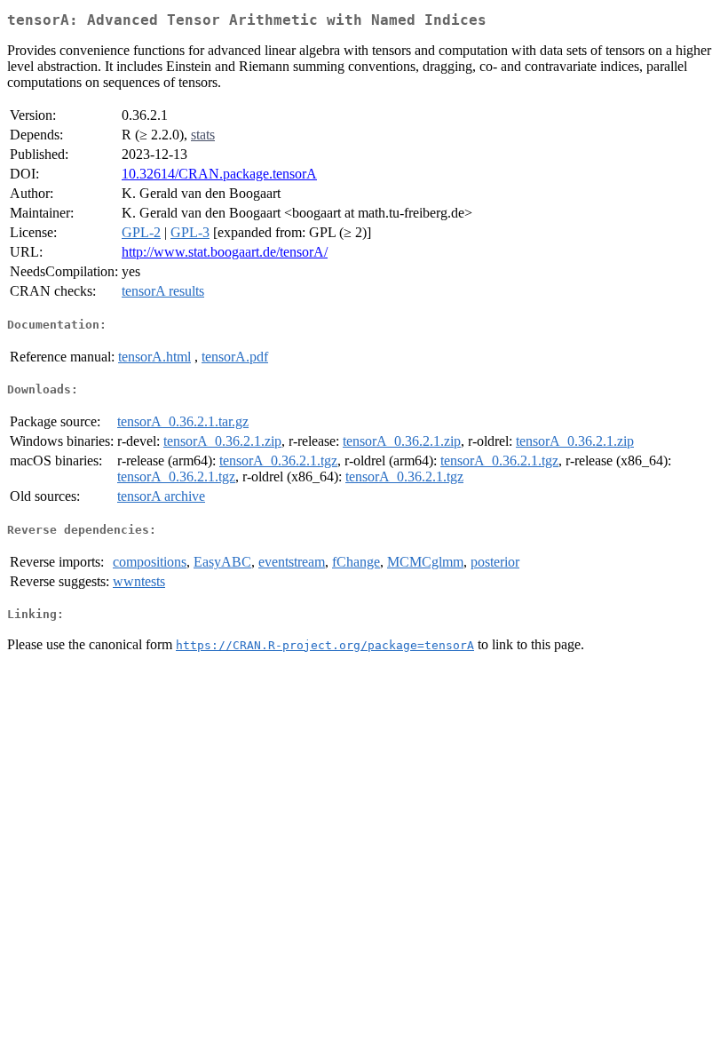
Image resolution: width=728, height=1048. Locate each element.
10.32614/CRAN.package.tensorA (219, 173)
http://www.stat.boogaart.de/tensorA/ (225, 251)
